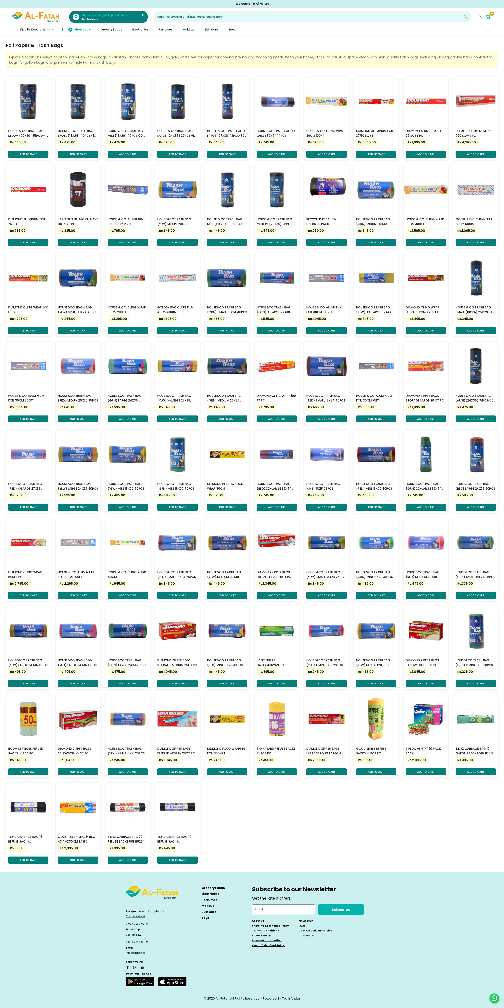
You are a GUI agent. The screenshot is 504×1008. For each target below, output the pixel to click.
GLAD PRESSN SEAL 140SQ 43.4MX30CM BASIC (76, 839)
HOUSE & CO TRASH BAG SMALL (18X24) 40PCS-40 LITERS (77, 133)
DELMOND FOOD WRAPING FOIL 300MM (226, 751)
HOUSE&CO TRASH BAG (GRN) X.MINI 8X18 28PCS (474, 662)
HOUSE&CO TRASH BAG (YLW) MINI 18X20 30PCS (374, 662)
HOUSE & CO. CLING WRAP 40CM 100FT (127, 574)
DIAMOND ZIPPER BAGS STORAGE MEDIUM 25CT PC (177, 662)
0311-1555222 (134, 934)
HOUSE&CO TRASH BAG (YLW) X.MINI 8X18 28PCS (126, 751)
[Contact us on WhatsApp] (494, 998)
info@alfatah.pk (135, 952)
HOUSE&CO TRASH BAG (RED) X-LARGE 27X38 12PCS (25, 486)
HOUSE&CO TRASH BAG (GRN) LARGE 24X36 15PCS (127, 662)
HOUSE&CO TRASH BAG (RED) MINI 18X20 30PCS (225, 662)
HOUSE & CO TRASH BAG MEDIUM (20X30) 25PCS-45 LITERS (275, 221)
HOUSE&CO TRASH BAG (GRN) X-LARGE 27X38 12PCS (274, 310)
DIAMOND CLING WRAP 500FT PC (25, 574)
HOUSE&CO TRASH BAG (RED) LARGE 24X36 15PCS (77, 662)
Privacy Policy (261, 935)
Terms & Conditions (265, 930)
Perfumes (209, 900)
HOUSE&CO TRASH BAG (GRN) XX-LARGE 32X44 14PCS (424, 486)
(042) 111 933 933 (135, 916)
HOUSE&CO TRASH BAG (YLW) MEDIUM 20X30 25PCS (224, 574)
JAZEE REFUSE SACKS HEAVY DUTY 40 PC (78, 221)
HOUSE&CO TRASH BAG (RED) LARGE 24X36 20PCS (475, 486)
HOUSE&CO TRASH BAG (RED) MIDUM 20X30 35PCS (78, 398)
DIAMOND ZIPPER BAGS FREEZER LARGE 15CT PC (274, 574)
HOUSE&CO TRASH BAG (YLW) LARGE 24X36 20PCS (78, 486)
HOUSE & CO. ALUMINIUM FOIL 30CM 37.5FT (324, 309)
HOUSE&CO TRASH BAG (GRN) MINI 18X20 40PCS (175, 486)
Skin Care (209, 912)
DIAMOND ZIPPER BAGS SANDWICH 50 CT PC (74, 751)
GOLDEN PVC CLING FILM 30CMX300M (474, 221)
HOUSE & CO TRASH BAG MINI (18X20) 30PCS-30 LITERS (225, 221)
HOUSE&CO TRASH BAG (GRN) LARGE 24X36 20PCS (125, 398)
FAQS (302, 925)
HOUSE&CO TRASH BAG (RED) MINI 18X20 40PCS (374, 486)
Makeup (208, 906)
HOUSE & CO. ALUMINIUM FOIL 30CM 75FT (374, 398)
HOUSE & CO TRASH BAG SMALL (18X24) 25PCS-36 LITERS (474, 310)
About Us (258, 920)
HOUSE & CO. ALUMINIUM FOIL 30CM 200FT (26, 398)
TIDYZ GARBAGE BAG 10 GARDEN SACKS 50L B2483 (475, 751)
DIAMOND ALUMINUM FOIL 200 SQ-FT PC (474, 133)
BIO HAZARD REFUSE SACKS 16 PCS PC (276, 751)
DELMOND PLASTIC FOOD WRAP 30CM (225, 486)
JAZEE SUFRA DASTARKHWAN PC (270, 662)
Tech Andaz (291, 998)
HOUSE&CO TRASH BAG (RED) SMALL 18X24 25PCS (176, 574)
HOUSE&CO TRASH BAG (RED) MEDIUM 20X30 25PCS (423, 574)
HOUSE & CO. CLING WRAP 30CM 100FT (325, 133)
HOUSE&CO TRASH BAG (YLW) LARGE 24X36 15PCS (28, 662)
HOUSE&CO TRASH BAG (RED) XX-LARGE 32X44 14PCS (274, 486)
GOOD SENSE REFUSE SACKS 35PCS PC (371, 751)
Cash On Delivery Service (315, 930)
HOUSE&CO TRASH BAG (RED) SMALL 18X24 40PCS (325, 398)
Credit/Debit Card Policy (268, 945)
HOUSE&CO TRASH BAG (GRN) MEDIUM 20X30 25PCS (224, 398)
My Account (307, 920)
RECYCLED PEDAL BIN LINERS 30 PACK (321, 221)
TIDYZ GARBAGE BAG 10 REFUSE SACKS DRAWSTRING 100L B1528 (175, 839)
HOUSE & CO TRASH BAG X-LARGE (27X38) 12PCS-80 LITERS (227, 133)
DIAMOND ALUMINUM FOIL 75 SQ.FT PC (424, 133)
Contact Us (306, 935)
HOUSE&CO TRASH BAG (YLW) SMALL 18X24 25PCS (326, 574)
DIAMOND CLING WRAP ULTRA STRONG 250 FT (422, 309)
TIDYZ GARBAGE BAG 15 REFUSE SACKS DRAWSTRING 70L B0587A (27, 839)
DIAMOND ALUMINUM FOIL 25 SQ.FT (26, 221)
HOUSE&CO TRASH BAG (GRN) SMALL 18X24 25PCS (475, 574)
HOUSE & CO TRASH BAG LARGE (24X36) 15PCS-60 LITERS (475, 398)
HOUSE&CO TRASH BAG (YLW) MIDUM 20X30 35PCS (174, 221)
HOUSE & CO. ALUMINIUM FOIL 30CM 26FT (126, 221)
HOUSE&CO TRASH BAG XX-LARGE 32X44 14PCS (277, 133)
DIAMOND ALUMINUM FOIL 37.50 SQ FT (374, 133)
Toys (205, 918)
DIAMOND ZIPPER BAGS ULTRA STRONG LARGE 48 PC (324, 751)
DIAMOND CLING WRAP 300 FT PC (28, 309)
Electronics (210, 894)
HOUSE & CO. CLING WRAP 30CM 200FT (127, 309)
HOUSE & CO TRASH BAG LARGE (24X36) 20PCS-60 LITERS (176, 133)
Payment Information (267, 940)
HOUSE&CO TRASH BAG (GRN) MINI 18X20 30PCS (374, 574)
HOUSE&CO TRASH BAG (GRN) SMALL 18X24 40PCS (227, 309)
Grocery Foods (213, 888)
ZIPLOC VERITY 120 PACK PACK (423, 751)
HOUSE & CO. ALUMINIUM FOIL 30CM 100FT (76, 574)
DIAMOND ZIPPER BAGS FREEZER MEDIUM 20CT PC (176, 751)
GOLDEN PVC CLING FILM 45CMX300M (175, 309)
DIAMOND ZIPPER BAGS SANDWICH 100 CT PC (422, 662)
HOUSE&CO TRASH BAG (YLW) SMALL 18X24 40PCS (77, 309)
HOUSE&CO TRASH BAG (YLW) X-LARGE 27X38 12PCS (174, 398)
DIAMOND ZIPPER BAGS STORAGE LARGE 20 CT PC (425, 398)
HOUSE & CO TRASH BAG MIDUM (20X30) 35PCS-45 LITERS (28, 133)
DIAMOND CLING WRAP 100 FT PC (276, 398)
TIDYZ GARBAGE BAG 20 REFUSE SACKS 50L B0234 (126, 839)
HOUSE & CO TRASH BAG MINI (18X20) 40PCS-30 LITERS (125, 133)
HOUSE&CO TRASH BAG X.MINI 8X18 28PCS (323, 486)
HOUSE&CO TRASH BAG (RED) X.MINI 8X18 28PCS (324, 662)
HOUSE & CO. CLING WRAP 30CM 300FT (425, 221)
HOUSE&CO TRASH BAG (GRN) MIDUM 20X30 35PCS (373, 221)
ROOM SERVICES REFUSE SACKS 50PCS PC (25, 751)
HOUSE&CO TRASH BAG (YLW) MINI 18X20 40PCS (126, 486)
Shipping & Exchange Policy (270, 925)
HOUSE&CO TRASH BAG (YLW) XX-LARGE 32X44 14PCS (374, 310)
